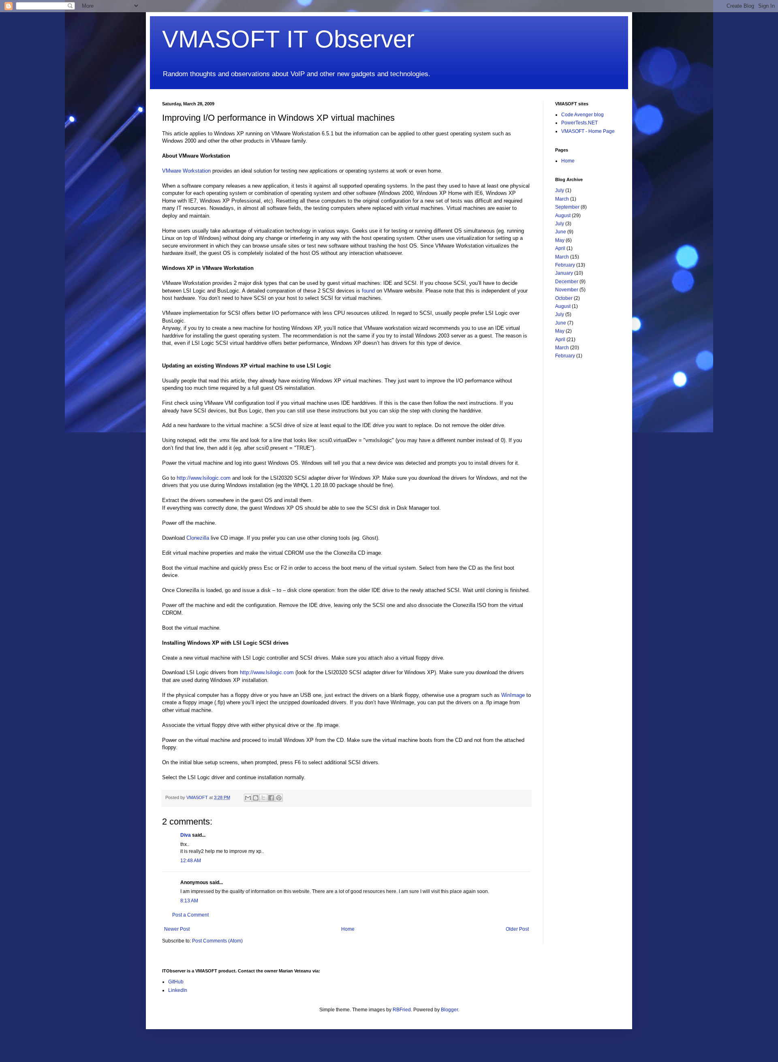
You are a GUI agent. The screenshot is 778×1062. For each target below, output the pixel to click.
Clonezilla (197, 538)
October (564, 298)
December (566, 281)
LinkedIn (177, 990)
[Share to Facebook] (271, 798)
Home (348, 929)
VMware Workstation (186, 171)
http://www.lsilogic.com (204, 478)
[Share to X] (263, 798)
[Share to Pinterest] (279, 798)
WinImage (513, 695)
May (559, 240)
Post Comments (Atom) (217, 941)
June (560, 232)
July (559, 190)
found (368, 291)
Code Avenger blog (582, 115)
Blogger (449, 1010)
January (564, 273)
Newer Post (177, 929)
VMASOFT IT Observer (288, 39)
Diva (185, 835)
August (563, 215)
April (560, 248)
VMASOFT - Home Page (588, 131)
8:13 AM (189, 901)
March (562, 199)
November (566, 290)
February (565, 265)
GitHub (176, 982)
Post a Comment (190, 915)
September (567, 207)
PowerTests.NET (579, 123)
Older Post (517, 929)
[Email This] (248, 798)
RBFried (402, 1010)
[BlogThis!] (256, 798)
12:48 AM (190, 860)
